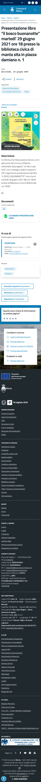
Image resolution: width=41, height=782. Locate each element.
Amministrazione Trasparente (12, 639)
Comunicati (5, 515)
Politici (3, 434)
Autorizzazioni (6, 460)
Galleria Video (6, 541)
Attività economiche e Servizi (11, 544)
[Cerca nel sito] (35, 9)
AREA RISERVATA (20, 778)
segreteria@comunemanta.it (18, 253)
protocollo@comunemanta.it (16, 570)
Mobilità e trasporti (8, 481)
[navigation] (4, 9)
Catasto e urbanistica (9, 464)
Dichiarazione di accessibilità (11, 642)
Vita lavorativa (6, 496)
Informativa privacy (8, 670)
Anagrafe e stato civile (9, 453)
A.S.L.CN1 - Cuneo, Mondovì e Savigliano (16, 710)
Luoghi (3, 530)
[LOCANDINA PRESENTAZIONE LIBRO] (6, 216)
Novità (9, 18)
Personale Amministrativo (10, 431)
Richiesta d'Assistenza (9, 660)
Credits (3, 681)
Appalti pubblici (6, 457)
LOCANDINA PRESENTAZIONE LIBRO (21, 217)
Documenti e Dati (7, 424)
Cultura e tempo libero (9, 467)
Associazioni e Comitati (9, 548)
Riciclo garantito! (7, 714)
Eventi (3, 527)
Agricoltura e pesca (8, 446)
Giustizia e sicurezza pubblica (11, 474)
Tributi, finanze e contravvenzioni (13, 489)
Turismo (4, 492)
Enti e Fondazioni (7, 427)
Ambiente (4, 450)
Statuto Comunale (8, 667)
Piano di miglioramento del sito (12, 646)
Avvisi (3, 511)
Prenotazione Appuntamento (11, 653)
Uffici (3, 420)
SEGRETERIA (9, 243)
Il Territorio (5, 534)
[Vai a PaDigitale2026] (14, 402)
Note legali (5, 674)
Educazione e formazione (10, 471)
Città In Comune (30, 765)
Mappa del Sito (6, 691)
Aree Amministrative (8, 417)
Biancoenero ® (22, 773)
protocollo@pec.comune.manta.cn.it (19, 567)
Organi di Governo (7, 413)
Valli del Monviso (7, 724)
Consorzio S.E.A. (7, 717)
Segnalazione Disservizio (10, 656)
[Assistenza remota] (19, 768)
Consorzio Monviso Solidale (11, 721)
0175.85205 (16, 251)
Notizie (16, 18)
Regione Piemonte (8, 3)
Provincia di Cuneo (8, 707)
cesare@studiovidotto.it (14, 628)
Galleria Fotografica (8, 537)
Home (3, 18)
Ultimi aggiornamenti (9, 684)
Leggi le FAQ (5, 649)
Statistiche (5, 688)
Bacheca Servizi (7, 663)
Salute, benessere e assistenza (12, 485)
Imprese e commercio (9, 478)
